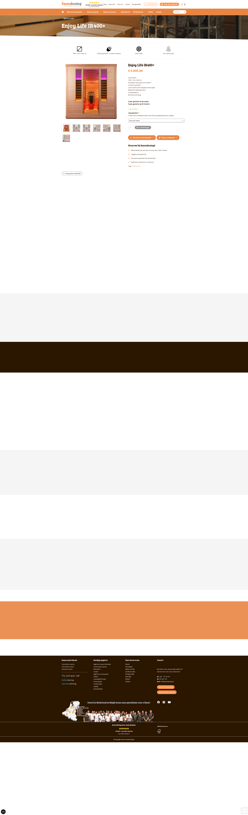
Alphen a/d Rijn (130, 669)
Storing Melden (136, 4)
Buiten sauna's (109, 12)
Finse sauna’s (92, 12)
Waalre (127, 664)
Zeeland (127, 681)
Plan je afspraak (168, 138)
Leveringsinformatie (99, 679)
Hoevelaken (129, 667)
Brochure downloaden (142, 138)
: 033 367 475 (162, 679)
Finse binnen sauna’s (68, 664)
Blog (105, 4)
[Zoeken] (184, 12)
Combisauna (135, 166)
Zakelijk (95, 686)
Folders (95, 677)
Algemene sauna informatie (102, 664)
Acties (158, 12)
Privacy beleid (97, 681)
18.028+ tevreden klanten (94, 5)
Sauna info (111, 4)
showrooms (176, 672)
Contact (127, 4)
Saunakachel (133, 113)
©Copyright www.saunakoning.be (124, 739)
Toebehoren (138, 12)
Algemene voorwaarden (100, 674)
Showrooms (68, 18)
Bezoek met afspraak (166, 687)
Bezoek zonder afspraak (167, 692)
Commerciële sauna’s (100, 667)
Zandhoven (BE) (130, 672)
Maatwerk (125, 12)
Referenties (96, 669)
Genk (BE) (128, 677)
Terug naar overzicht (73, 173)
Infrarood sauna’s (74, 12)
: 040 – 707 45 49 (163, 677)
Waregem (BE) (129, 674)
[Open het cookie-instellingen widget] (3, 811)
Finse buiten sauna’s (68, 667)
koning (68, 680)
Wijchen (127, 679)
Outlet (150, 12)
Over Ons (120, 4)
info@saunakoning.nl (165, 681)
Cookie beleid (97, 684)
